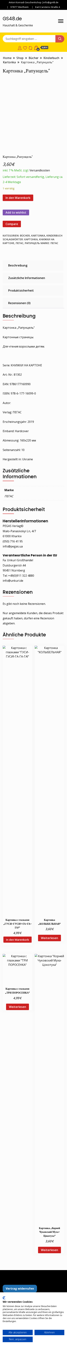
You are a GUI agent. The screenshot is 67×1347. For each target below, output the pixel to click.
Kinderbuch (54, 235)
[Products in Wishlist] (25, 47)
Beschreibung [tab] (17, 265)
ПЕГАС (19, 243)
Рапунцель (32, 243)
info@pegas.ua (13, 546)
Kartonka (38, 235)
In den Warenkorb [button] (17, 939)
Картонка (31, 239)
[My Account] (20, 47)
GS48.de (12, 18)
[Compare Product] (30, 47)
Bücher (25, 235)
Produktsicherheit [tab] (21, 290)
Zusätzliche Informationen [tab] (26, 278)
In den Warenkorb (18, 198)
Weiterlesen (49, 938)
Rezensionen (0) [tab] (19, 303)
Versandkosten (39, 170)
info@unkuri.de (13, 581)
